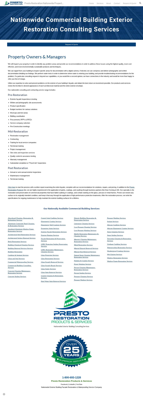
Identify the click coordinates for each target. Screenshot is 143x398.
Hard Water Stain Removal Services (53, 281)
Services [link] (100, 3)
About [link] (108, 3)
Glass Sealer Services (48, 269)
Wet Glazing (111, 254)
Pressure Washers (80, 280)
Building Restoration (15, 252)
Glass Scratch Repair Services (51, 265)
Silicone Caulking (113, 225)
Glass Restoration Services (50, 259)
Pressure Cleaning (80, 276)
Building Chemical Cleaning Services (21, 245)
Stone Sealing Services (115, 235)
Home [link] (91, 3)
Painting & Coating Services (84, 261)
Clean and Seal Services (16, 259)
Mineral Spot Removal (82, 252)
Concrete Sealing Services (17, 276)
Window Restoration (114, 258)
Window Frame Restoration (116, 261)
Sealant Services (112, 221)
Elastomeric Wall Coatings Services (53, 225)
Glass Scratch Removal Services (52, 262)
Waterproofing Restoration (116, 248)
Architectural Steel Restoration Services (21, 235)
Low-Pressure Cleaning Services (85, 227)
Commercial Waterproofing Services (20, 262)
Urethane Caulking (113, 244)
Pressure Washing (113, 218)
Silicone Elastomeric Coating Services (120, 228)
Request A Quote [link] (129, 3)
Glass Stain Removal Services (51, 272)
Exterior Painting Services (50, 235)
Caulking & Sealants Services (18, 255)
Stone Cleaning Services (115, 232)
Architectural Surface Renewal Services (21, 238)
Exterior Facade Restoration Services (54, 232)
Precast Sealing (79, 273)
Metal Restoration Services (83, 245)
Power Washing (79, 264)
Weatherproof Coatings (115, 251)
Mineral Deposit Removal (83, 248)
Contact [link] (117, 3)
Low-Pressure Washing (82, 230)
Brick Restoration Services (17, 241)
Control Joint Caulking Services (52, 218)
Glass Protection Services (50, 255)
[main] (71, 23)
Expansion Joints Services (50, 228)
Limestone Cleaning (81, 224)
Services (91, 224)
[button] (140, 3)
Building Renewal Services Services (20, 248)
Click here (11, 187)
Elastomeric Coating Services (51, 221)
